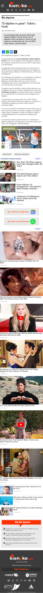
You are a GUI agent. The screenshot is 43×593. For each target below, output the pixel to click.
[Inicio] (21, 5)
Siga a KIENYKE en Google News (18, 212)
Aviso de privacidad (21, 562)
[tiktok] (12, 10)
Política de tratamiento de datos (21, 565)
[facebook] (33, 10)
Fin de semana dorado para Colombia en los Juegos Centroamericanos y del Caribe (20, 534)
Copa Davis (7, 154)
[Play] (21, 137)
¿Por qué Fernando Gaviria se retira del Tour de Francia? (21, 544)
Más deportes (8, 18)
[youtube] (29, 10)
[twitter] (20, 10)
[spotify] (8, 10)
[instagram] (16, 10)
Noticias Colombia (22, 154)
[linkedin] (24, 10)
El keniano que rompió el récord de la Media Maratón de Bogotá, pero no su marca (20, 539)
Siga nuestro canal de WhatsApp (18, 221)
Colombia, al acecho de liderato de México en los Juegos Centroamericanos (22, 529)
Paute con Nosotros (21, 569)
